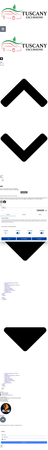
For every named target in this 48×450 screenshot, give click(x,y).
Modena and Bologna (9, 289)
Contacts (4, 295)
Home (3, 206)
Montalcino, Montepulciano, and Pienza (12, 284)
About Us (4, 207)
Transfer (3, 293)
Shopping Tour (7, 291)
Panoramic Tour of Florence (10, 290)
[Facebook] (4, 201)
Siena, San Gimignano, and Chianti (11, 282)
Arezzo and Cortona (8, 288)
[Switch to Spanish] (2, 388)
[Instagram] (1, 201)
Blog (3, 294)
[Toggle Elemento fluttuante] (1, 446)
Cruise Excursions (8, 292)
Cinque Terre (7, 287)
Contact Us (24, 442)
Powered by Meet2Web (2, 416)
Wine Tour (7, 283)
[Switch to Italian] (2, 387)
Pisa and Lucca (7, 286)
